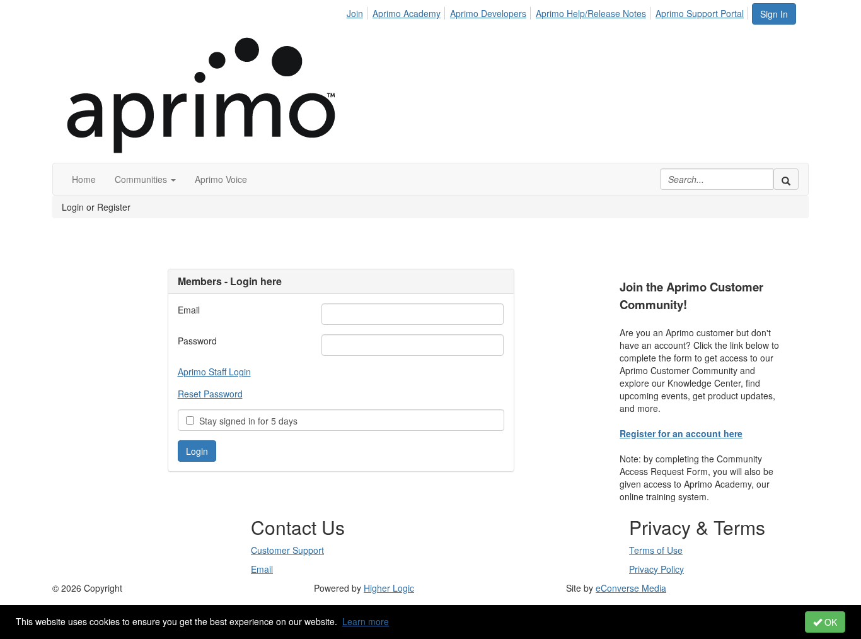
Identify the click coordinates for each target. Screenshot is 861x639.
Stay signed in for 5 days (246, 420)
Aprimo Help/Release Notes (591, 13)
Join (355, 13)
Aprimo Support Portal (700, 13)
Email (189, 309)
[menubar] (548, 11)
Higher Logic (389, 588)
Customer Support (287, 550)
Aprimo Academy (407, 13)
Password (197, 340)
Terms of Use (656, 550)
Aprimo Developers (488, 13)
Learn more (365, 621)
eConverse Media (631, 588)
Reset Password (210, 393)
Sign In (774, 14)
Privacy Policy (656, 569)
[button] (145, 179)
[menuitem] (358, 11)
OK (829, 622)
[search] (786, 179)
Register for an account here (681, 433)
